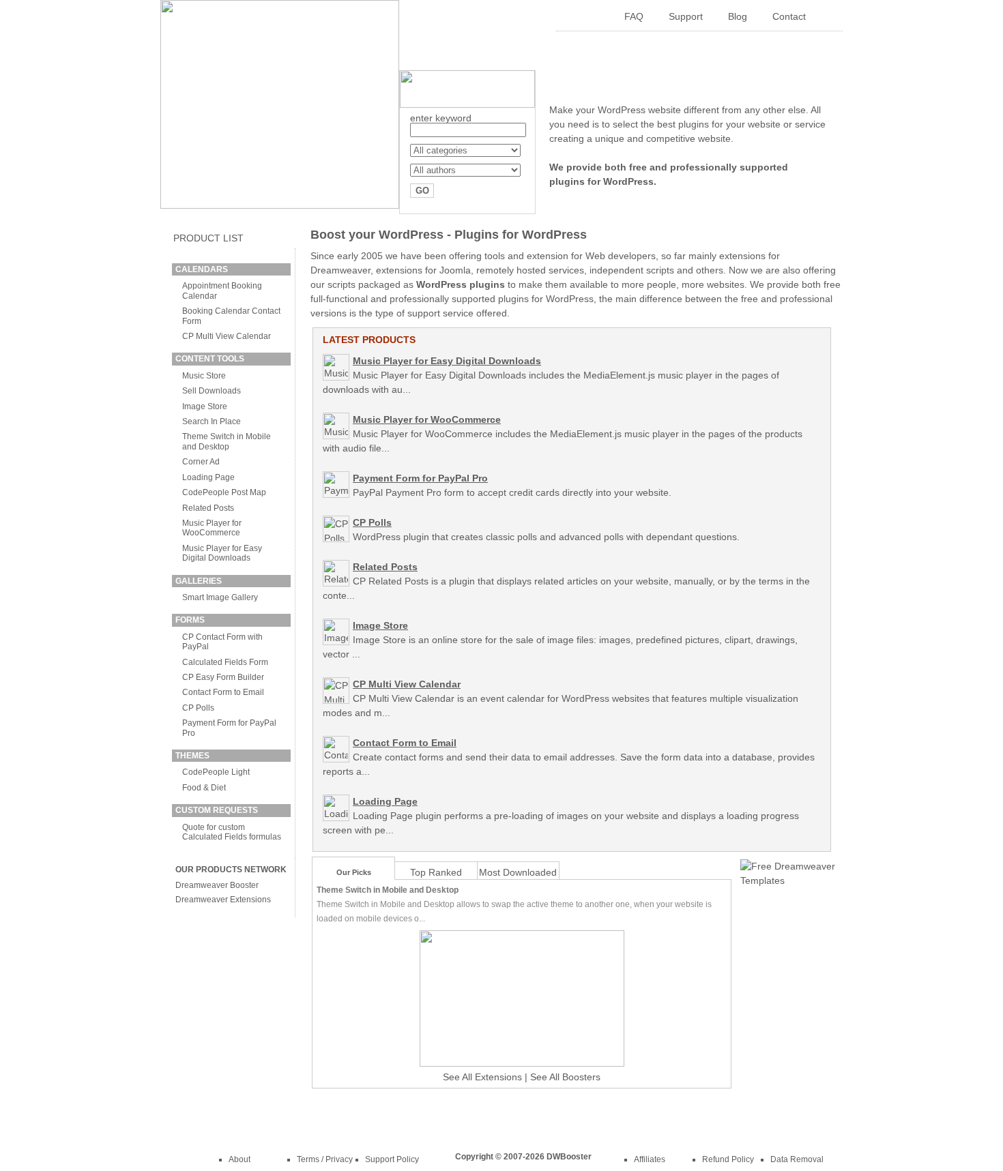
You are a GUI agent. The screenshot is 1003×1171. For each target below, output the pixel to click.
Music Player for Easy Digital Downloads (222, 553)
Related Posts (208, 508)
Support (686, 16)
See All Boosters (565, 1076)
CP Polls (198, 708)
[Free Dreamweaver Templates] (788, 880)
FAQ (633, 16)
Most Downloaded (518, 872)
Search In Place (211, 421)
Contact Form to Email (223, 692)
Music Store (204, 376)
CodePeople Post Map (224, 492)
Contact (789, 16)
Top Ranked (436, 872)
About (239, 1159)
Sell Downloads (211, 391)
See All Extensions (482, 1076)
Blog (737, 16)
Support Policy (392, 1159)
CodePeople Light (216, 772)
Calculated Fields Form (225, 662)
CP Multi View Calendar (226, 336)
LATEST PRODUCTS (369, 339)
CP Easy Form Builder (223, 677)
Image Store (204, 406)
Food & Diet (204, 787)
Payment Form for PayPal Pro (420, 478)
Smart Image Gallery (220, 597)
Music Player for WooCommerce (212, 527)
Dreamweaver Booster (217, 885)
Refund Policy (728, 1159)
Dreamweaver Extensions (223, 899)
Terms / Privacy (325, 1159)
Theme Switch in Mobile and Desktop (226, 441)
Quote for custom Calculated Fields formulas (231, 832)
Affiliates (649, 1159)
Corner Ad (201, 461)
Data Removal (797, 1159)
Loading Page (208, 477)
